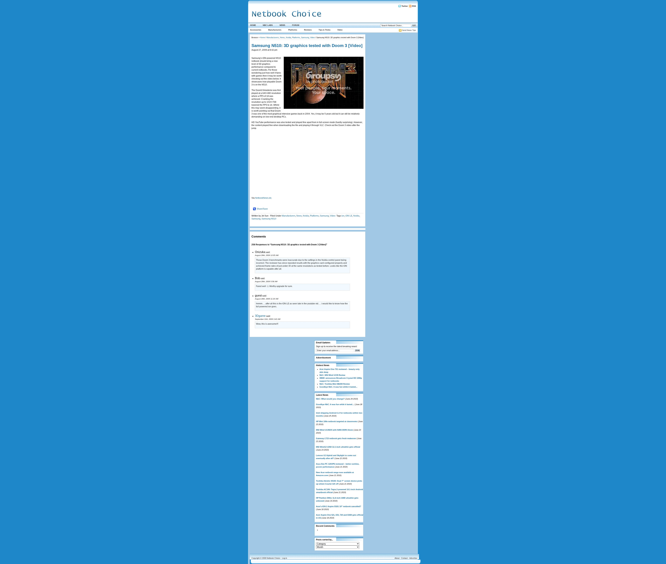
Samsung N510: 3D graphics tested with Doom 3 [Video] (306, 45)
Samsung (305, 37)
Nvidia (288, 37)
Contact (404, 558)
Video (340, 30)
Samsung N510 (269, 219)
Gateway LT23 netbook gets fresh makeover (336, 438)
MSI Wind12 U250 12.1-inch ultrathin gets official (338, 447)
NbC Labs (268, 25)
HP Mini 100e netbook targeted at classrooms (336, 421)
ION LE (348, 216)
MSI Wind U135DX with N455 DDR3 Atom (334, 430)
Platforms (292, 30)
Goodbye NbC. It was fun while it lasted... (338, 387)
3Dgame (260, 315)
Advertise (413, 558)
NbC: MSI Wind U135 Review (332, 375)
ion (342, 216)
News (282, 25)
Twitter (405, 6)
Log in (284, 558)
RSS (414, 6)
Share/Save (262, 209)
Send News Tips (409, 30)
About (397, 558)
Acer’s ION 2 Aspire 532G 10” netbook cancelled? (338, 506)
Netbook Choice (273, 558)
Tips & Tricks (324, 30)
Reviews (308, 30)
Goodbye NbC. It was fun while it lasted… (335, 404)
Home (253, 25)
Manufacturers (274, 30)
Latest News (322, 395)
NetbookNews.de (263, 198)
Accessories (255, 30)
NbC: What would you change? (330, 399)
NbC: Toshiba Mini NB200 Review (334, 384)
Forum (295, 25)
